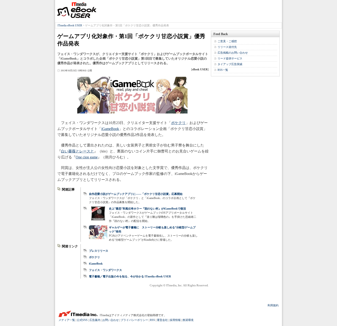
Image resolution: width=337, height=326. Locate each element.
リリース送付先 (227, 47)
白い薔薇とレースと (77, 151)
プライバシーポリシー (134, 320)
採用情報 (175, 320)
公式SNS (82, 320)
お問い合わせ (110, 320)
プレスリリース (98, 250)
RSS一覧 (223, 70)
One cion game (87, 157)
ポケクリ (178, 123)
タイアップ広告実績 (230, 64)
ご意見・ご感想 (227, 41)
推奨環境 (187, 320)
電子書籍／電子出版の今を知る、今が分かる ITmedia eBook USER (130, 276)
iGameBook (110, 129)
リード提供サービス (230, 58)
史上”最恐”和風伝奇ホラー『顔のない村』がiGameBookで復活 (147, 208)
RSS (152, 320)
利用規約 (273, 305)
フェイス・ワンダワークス (105, 270)
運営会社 (162, 320)
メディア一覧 (66, 320)
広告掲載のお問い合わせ (233, 52)
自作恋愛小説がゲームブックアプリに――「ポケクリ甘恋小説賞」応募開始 (135, 194)
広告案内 (94, 320)
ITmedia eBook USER (76, 10)
